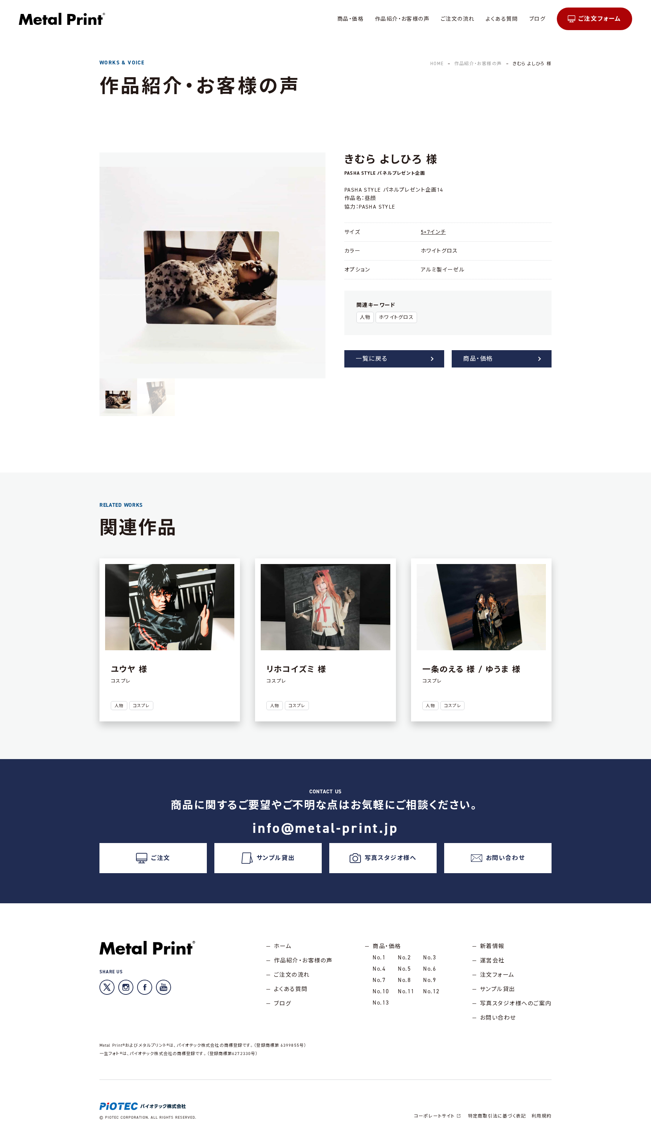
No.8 (404, 980)
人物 (365, 317)
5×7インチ (433, 232)
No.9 (429, 980)
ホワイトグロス (396, 317)
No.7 (379, 980)
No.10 (381, 991)
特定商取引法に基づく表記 (497, 1116)
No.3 (429, 957)
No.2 (404, 957)
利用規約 (542, 1116)
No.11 (406, 991)
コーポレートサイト (434, 1116)
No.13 (381, 1002)
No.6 (429, 969)
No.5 (404, 969)
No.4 (379, 969)
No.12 (431, 991)
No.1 (379, 957)
